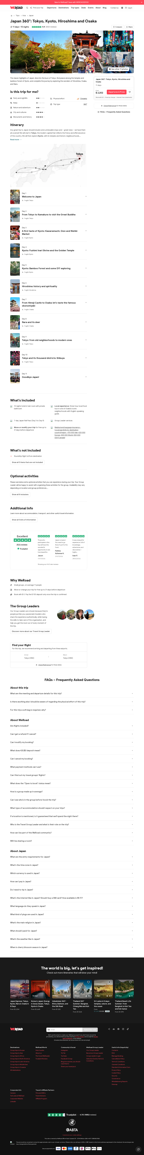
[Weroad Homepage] (25, 1029)
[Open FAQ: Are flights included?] (132, 725)
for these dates (50, 665)
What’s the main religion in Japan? (25, 923)
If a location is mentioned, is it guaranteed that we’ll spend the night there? (44, 816)
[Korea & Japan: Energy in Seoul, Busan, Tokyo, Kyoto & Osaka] (40, 989)
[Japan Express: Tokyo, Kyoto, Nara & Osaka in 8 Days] (19, 989)
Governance (116, 1079)
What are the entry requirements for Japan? (30, 857)
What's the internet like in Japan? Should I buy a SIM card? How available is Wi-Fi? (46, 898)
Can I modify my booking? (22, 742)
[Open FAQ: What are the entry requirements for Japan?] (132, 856)
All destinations (15, 1070)
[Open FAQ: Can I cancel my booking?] (132, 758)
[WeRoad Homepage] (16, 8)
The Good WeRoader (43, 1056)
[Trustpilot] (45, 27)
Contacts (115, 1050)
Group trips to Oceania (18, 1067)
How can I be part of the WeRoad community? (31, 833)
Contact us (115, 8)
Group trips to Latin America (19, 1062)
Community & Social (68, 1047)
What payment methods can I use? (25, 767)
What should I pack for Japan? (23, 931)
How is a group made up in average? (26, 791)
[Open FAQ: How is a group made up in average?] (132, 791)
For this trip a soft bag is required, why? (28, 710)
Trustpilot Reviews (41, 1059)
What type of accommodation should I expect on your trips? (37, 808)
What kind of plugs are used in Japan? (27, 914)
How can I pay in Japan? (20, 881)
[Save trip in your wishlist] (129, 92)
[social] (109, 1029)
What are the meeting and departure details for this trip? (36, 693)
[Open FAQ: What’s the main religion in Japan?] (132, 922)
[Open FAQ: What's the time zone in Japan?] (132, 865)
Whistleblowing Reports (119, 1081)
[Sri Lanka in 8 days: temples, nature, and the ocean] (103, 989)
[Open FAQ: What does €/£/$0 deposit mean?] (132, 750)
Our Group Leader (92, 1050)
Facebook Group (66, 1059)
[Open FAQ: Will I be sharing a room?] (132, 840)
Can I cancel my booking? (21, 759)
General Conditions (118, 1064)
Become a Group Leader (94, 1053)
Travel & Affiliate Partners (45, 1090)
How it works (40, 1050)
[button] (48, 197)
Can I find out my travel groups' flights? (27, 775)
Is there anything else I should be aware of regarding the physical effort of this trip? (47, 702)
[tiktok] (128, 1029)
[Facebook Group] (114, 1029)
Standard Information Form (121, 1067)
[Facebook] (118, 1029)
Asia (24, 16)
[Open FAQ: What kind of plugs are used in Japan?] (132, 914)
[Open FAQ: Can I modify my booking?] (132, 742)
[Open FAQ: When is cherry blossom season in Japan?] (132, 947)
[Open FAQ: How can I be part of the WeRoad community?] (132, 832)
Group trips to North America (20, 1059)
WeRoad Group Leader (94, 1047)
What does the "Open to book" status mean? (30, 783)
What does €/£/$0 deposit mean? (25, 750)
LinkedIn (13, 1101)
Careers (13, 1093)
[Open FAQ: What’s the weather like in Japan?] (132, 939)
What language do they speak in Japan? (28, 906)
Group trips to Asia (16, 1053)
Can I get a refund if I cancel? (23, 734)
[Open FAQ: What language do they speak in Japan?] (132, 906)
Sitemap (114, 1084)
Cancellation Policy (118, 1059)
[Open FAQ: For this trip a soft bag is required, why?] (132, 709)
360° (85, 104)
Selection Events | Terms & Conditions (95, 1060)
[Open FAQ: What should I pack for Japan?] (132, 930)
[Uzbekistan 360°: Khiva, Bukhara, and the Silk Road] (61, 989)
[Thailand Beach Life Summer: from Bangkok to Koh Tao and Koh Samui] (124, 989)
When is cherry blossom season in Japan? (28, 947)
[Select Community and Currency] (122, 8)
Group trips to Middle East (19, 1064)
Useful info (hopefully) (120, 1047)
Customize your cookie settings (72, 1135)
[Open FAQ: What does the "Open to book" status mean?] (132, 783)
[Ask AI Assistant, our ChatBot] (138, 1149)
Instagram (64, 1050)
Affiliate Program (41, 1099)
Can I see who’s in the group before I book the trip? (33, 800)
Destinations (14, 1047)
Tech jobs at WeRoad (17, 1096)
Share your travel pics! (68, 1066)
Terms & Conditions (118, 1062)
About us (39, 1053)
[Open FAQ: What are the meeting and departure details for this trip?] (132, 693)
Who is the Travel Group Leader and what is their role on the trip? (39, 824)
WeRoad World (41, 1047)
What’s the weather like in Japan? (25, 939)
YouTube (64, 1056)
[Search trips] (27, 8)
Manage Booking (117, 1056)
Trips (18, 16)
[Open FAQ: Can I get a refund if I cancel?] (132, 734)
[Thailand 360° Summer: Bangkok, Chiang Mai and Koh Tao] (82, 989)
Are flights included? (19, 726)
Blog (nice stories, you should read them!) (70, 1063)
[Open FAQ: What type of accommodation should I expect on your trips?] (132, 808)
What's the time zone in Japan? (24, 865)
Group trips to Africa (17, 1056)
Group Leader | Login (93, 1056)
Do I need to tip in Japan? (21, 890)
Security (114, 1076)
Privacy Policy (79, 1036)
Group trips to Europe (17, 1050)
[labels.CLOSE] (141, 2)
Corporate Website (16, 1099)
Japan (31, 16)
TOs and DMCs (41, 1093)
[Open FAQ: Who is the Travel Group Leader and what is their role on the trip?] (132, 824)
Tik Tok (63, 1053)
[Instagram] (123, 1029)
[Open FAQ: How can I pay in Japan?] (132, 881)
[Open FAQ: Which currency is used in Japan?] (132, 873)
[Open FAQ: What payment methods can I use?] (132, 766)
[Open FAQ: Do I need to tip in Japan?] (132, 889)
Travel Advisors (41, 1096)
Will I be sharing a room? (21, 841)
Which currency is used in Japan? (25, 873)
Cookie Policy (116, 1073)
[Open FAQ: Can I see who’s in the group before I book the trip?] (132, 799)
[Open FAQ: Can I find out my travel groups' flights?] (132, 775)
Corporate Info (15, 1090)
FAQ (113, 1053)
